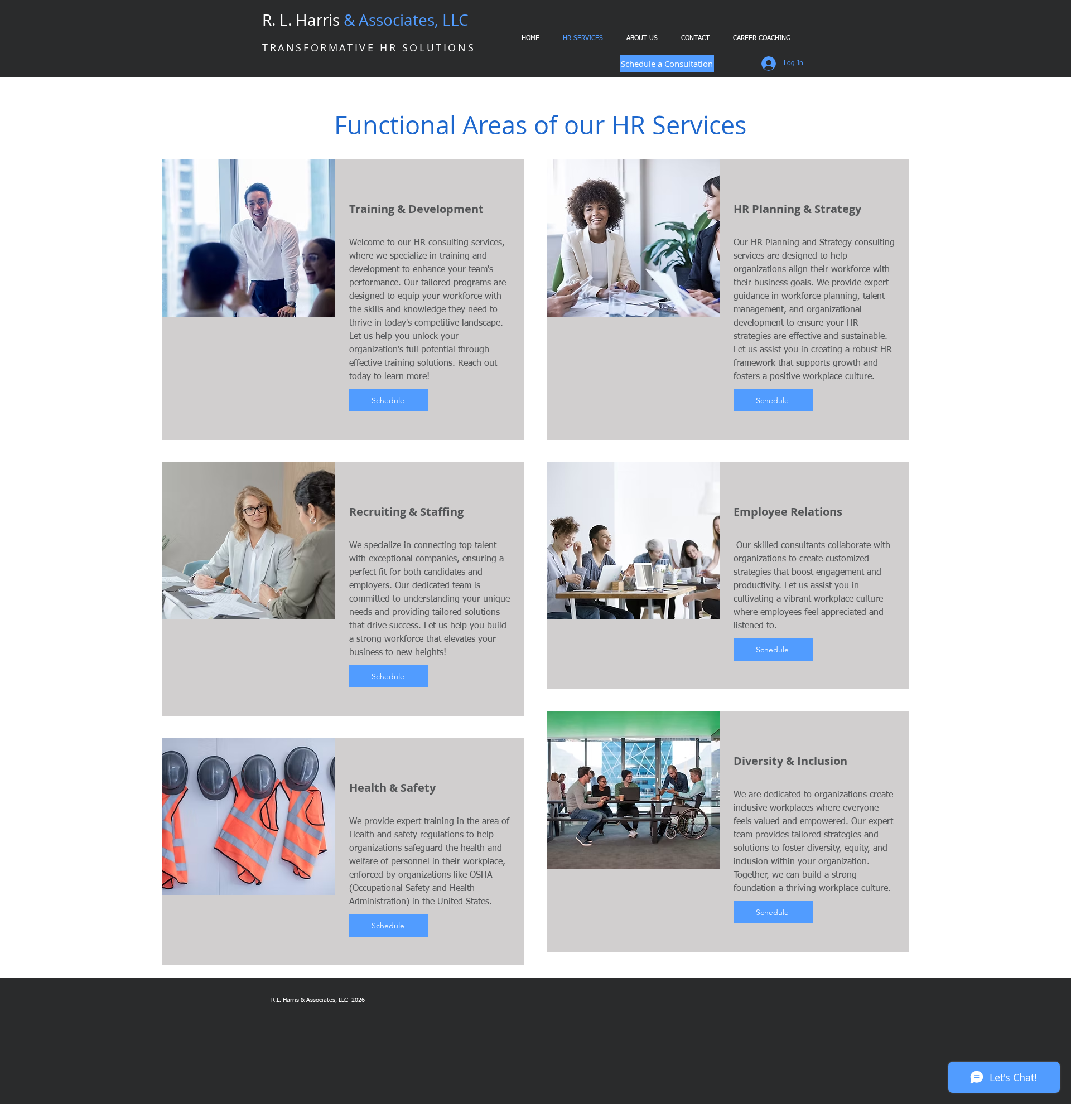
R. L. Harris (365, 19)
